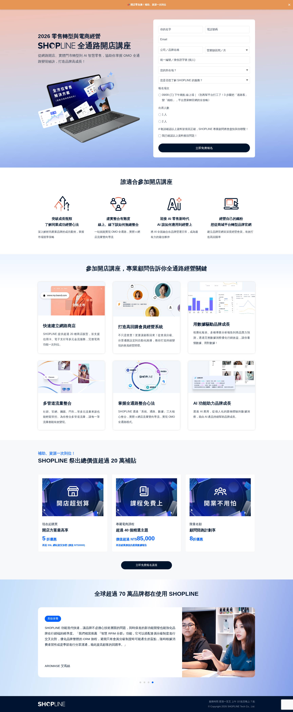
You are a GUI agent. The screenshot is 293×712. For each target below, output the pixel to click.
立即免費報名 (204, 148)
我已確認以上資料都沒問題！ (179, 135)
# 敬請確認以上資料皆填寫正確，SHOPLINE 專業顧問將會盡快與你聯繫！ (203, 129)
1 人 (164, 114)
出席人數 (163, 107)
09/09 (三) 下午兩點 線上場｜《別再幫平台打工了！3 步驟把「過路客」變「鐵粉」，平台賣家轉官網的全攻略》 (205, 97)
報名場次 (163, 88)
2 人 (164, 121)
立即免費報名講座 (146, 565)
